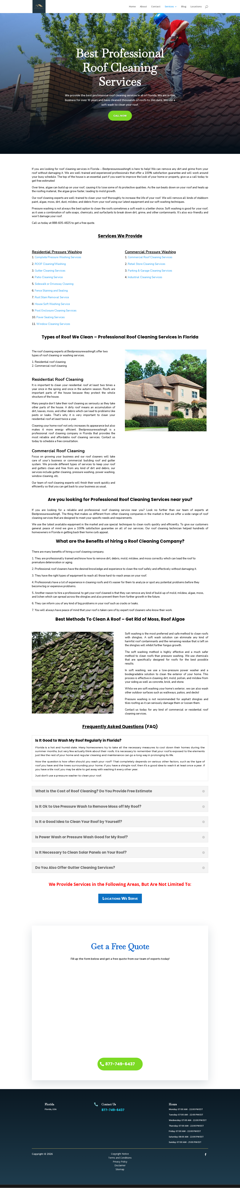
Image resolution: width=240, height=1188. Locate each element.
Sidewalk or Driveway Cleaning (54, 284)
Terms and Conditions (120, 1157)
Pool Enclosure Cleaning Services (55, 310)
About (143, 6)
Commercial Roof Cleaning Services (150, 257)
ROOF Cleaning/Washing (50, 264)
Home (132, 6)
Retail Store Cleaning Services (146, 264)
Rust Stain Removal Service (52, 297)
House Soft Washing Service (52, 304)
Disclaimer (120, 1165)
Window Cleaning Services (53, 324)
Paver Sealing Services (50, 317)
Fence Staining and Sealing (51, 291)
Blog (183, 6)
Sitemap (120, 1169)
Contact (155, 6)
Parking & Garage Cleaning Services (150, 271)
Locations (196, 6)
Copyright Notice (120, 1153)
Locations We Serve (120, 898)
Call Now (120, 115)
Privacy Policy (120, 1161)
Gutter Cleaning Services (50, 271)
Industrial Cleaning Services (145, 277)
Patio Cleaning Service (49, 277)
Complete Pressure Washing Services (58, 257)
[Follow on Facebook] (205, 1154)
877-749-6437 (120, 1064)
